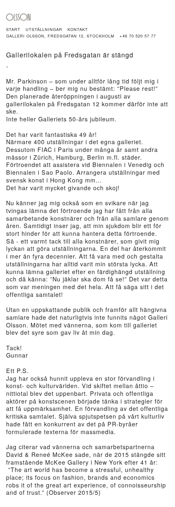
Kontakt (78, 29)
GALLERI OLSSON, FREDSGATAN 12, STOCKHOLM (60, 36)
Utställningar (44, 29)
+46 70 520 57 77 (138, 36)
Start (13, 29)
